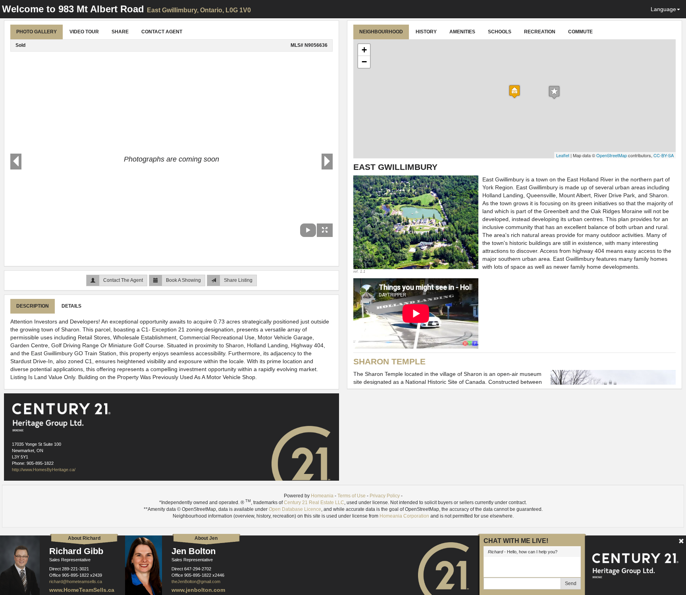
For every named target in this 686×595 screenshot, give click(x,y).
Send (570, 583)
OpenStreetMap (611, 155)
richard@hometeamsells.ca (75, 581)
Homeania (322, 496)
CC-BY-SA (663, 155)
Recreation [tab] (539, 32)
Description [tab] (32, 306)
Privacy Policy (385, 496)
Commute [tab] (580, 32)
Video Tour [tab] (84, 32)
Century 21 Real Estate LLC (314, 502)
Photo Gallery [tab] (36, 32)
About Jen (206, 538)
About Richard (84, 538)
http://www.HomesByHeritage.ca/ (43, 469)
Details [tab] (71, 306)
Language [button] (663, 9)
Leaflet (562, 155)
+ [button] (364, 50)
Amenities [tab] (462, 32)
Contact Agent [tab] (161, 32)
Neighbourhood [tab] (381, 32)
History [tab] (426, 32)
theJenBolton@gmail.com (196, 581)
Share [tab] (120, 32)
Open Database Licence (295, 509)
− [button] (364, 62)
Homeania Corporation (404, 516)
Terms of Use (351, 496)
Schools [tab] (499, 32)
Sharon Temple (389, 361)
